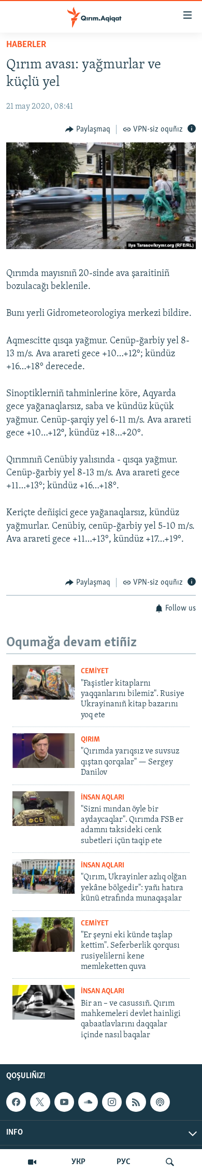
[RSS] (136, 1102)
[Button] (87, 129)
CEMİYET (95, 671)
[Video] (32, 1162)
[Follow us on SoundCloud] (88, 1102)
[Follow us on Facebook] (16, 1102)
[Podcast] (160, 1102)
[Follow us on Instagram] (112, 1102)
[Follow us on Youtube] (64, 1102)
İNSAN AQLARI (102, 798)
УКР (78, 1162)
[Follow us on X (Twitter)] (40, 1102)
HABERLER (26, 45)
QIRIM (90, 740)
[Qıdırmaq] (169, 1162)
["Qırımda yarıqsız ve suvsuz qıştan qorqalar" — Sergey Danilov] (43, 750)
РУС (124, 1162)
